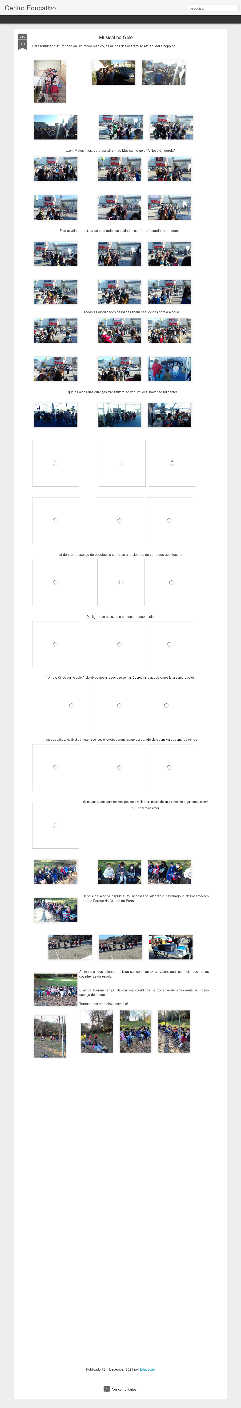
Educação (147, 1369)
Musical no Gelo (116, 37)
